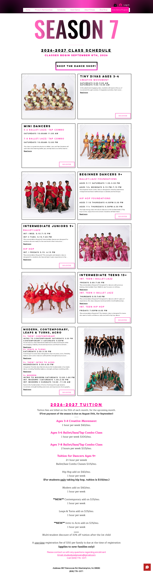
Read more (84, 92)
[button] (115, 5)
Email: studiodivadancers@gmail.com (76, 555)
